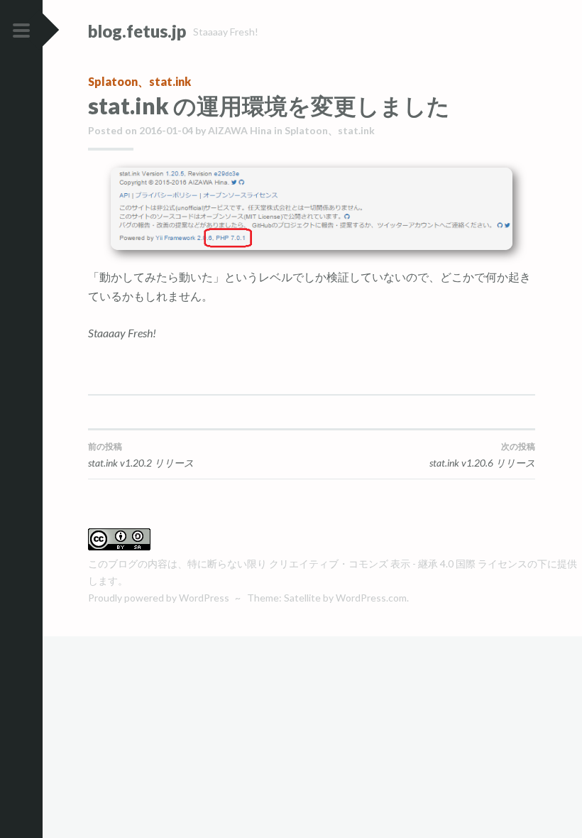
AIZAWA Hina (240, 130)
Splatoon (113, 81)
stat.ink (170, 81)
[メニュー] (21, 31)
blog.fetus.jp (137, 31)
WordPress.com (371, 598)
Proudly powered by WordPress (158, 598)
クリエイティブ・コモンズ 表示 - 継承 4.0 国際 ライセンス (398, 563)
